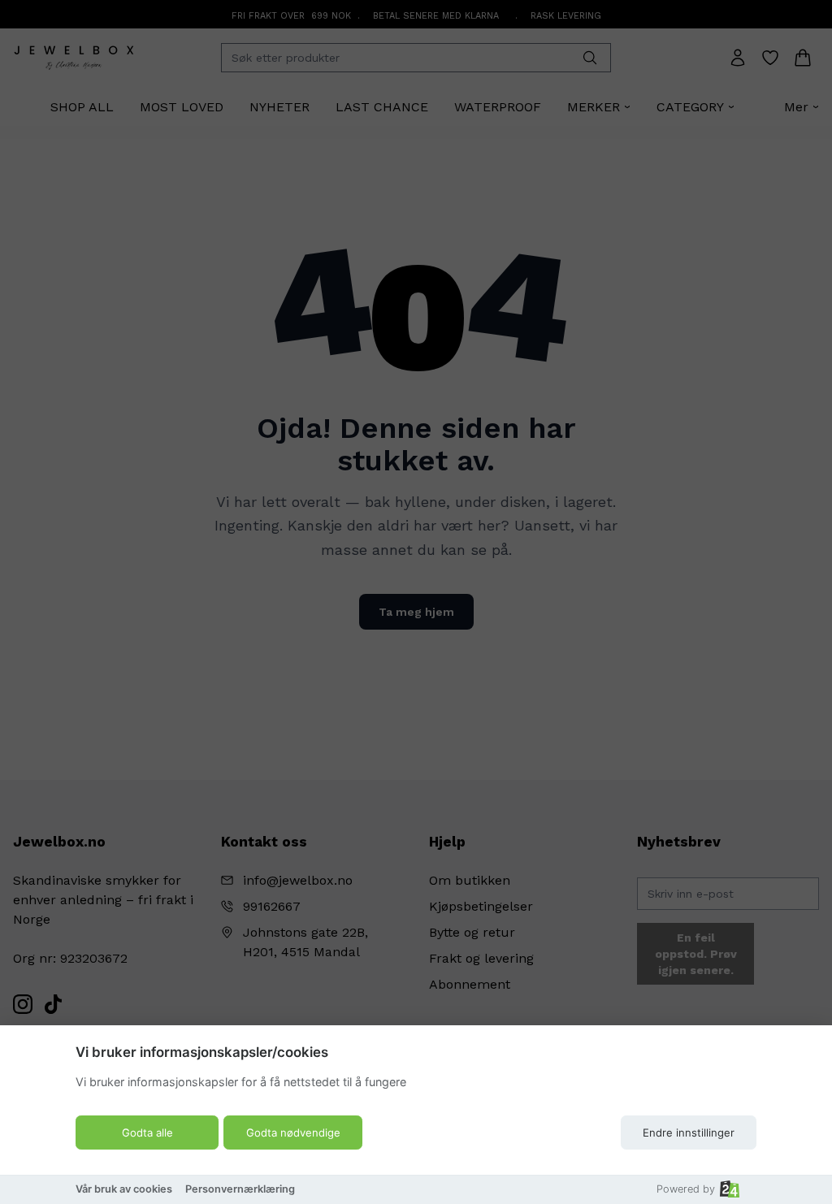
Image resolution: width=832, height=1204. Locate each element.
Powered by (685, 1189)
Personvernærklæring (240, 1189)
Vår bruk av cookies (124, 1189)
